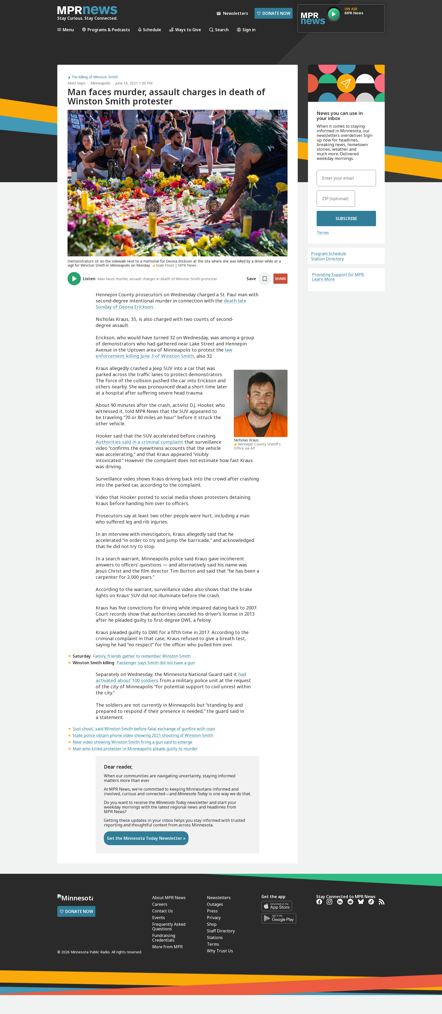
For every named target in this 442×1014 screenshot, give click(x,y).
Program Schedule (328, 253)
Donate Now (273, 13)
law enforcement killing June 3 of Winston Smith (164, 353)
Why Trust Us (220, 951)
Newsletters (219, 897)
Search (222, 29)
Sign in (249, 29)
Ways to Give (188, 29)
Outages (215, 904)
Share (280, 278)
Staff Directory (221, 931)
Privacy (214, 917)
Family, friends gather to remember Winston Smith (142, 656)
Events (158, 917)
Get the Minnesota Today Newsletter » (146, 838)
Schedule (152, 29)
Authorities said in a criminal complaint (139, 442)
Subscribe (346, 218)
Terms (323, 232)
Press (212, 911)
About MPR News (169, 897)
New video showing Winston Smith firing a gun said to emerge (132, 742)
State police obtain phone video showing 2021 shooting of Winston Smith (143, 735)
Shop (212, 924)
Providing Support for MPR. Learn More (338, 277)
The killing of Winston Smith (94, 77)
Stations (215, 937)
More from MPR (167, 947)
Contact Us (162, 911)
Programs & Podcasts (108, 29)
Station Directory (327, 258)
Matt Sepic (77, 83)
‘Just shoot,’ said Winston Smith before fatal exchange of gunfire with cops (144, 729)
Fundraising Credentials (163, 938)
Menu (68, 29)
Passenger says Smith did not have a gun (156, 663)
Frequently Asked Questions (168, 926)
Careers (159, 904)
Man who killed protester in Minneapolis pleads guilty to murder (135, 748)
